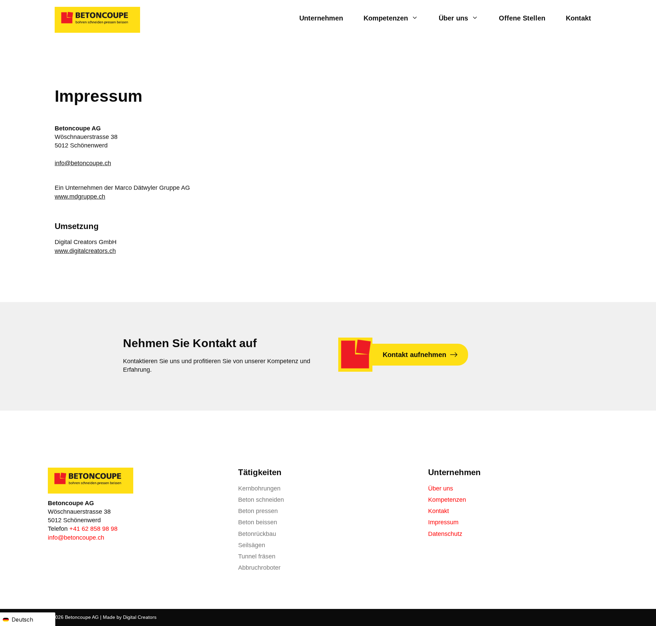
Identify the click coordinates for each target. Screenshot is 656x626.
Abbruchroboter (259, 567)
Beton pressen (258, 511)
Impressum (443, 522)
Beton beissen (257, 522)
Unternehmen (321, 18)
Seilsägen (251, 545)
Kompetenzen (386, 18)
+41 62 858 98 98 (93, 528)
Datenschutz (445, 533)
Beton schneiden (261, 499)
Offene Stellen (522, 18)
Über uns (453, 18)
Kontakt (578, 18)
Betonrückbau (257, 533)
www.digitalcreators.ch (85, 250)
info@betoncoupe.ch (83, 163)
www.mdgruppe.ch (80, 196)
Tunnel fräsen (256, 556)
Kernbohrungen (259, 488)
